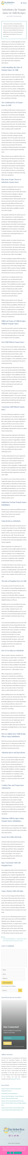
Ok (8, 1152)
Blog (4, 937)
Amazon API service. (15, 1079)
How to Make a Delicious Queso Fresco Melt (13, 940)
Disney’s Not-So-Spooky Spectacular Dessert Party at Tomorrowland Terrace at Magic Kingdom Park (13, 1103)
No (12, 1152)
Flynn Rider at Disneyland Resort (9, 1093)
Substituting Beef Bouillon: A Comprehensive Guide (14, 938)
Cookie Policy (18, 1152)
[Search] (20, 990)
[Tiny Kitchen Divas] (8, 3)
